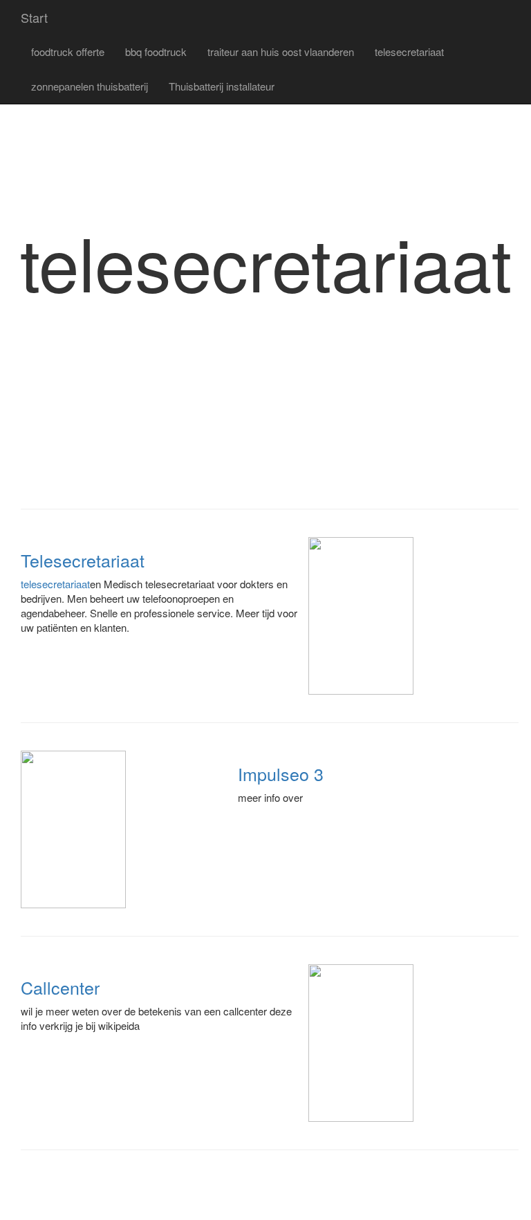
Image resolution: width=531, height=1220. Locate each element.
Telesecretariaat (83, 559)
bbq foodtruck (156, 51)
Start (34, 17)
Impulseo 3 (281, 773)
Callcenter (60, 987)
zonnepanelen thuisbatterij (89, 86)
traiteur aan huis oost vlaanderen (280, 51)
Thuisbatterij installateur (221, 86)
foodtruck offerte (67, 51)
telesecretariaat (409, 51)
